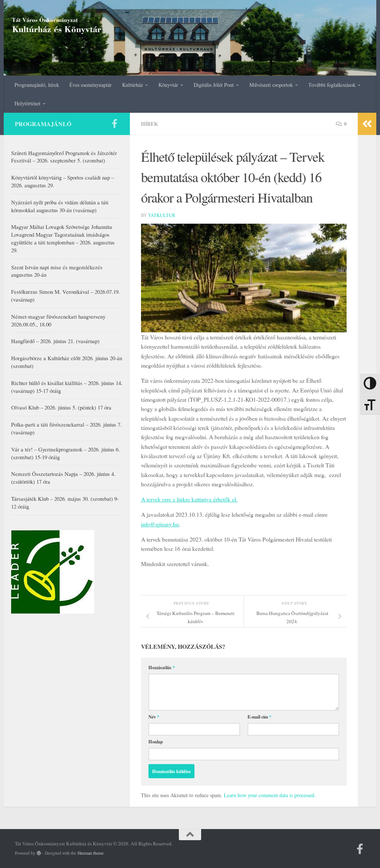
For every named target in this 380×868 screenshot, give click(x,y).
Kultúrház (132, 84)
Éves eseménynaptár (90, 84)
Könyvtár (168, 84)
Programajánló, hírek (36, 84)
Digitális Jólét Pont (214, 84)
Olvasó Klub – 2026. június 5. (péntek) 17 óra (61, 407)
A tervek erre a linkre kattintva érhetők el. (189, 499)
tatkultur (161, 215)
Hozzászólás (161, 667)
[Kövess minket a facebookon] (114, 123)
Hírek (149, 124)
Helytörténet (27, 103)
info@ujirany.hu (160, 524)
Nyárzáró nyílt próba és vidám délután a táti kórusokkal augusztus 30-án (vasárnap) (59, 206)
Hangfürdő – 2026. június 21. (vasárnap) (55, 341)
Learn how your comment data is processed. (270, 795)
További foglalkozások (332, 84)
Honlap (155, 741)
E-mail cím (259, 716)
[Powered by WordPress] (39, 853)
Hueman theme (91, 853)
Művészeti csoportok (271, 84)
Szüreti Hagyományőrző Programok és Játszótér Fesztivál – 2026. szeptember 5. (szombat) (64, 156)
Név (153, 716)
